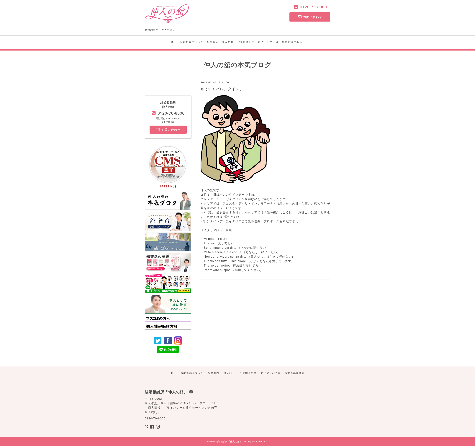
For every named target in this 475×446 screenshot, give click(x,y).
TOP (174, 42)
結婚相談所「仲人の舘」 (229, 441)
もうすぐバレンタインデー (223, 88)
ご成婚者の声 (246, 42)
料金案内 (213, 42)
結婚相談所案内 (292, 42)
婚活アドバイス (268, 42)
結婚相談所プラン (192, 42)
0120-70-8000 (313, 6)
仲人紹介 (228, 42)
